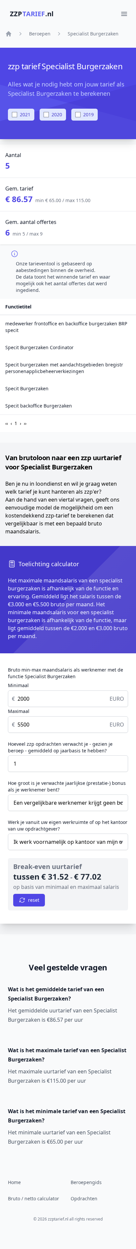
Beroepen (40, 33)
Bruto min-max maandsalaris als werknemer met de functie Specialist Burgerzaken (65, 673)
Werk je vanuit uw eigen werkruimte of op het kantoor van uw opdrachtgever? (67, 825)
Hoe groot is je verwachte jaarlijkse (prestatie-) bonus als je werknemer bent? (67, 786)
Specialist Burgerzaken (93, 33)
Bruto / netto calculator (33, 1198)
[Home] (8, 33)
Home (14, 1182)
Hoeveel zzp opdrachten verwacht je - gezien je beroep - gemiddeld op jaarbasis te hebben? (60, 747)
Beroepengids (86, 1182)
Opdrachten (84, 1198)
